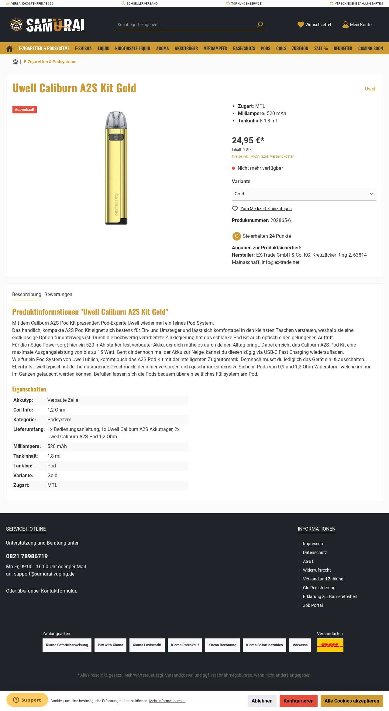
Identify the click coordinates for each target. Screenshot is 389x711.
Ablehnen (262, 701)
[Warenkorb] (381, 22)
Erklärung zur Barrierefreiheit (330, 596)
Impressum (313, 543)
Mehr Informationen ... (167, 701)
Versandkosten (179, 675)
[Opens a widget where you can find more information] (27, 700)
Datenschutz (315, 552)
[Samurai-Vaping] (15, 61)
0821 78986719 (27, 556)
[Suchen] (260, 25)
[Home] (9, 48)
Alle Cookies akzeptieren (352, 701)
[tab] (26, 294)
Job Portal (313, 605)
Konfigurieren (299, 701)
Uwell (371, 89)
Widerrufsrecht (317, 570)
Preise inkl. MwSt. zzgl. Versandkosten (263, 156)
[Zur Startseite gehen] (48, 24)
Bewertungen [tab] (58, 294)
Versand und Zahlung (323, 578)
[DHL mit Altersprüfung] (330, 645)
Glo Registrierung (319, 587)
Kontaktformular (58, 591)
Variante (241, 181)
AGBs (308, 561)
